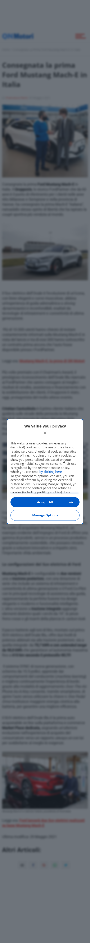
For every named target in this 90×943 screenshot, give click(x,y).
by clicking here (50, 472)
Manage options (45, 515)
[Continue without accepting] (45, 432)
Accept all (45, 502)
